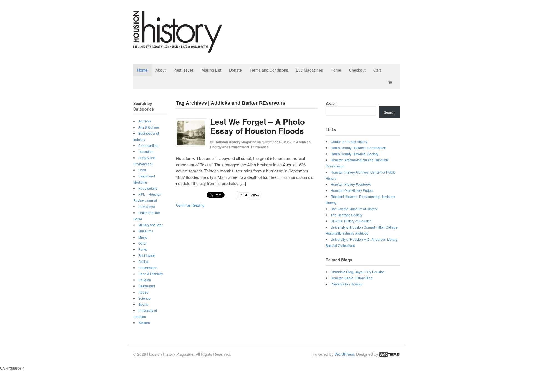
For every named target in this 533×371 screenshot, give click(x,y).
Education (146, 151)
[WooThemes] (389, 354)
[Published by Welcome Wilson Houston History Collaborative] (177, 49)
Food (142, 169)
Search (331, 103)
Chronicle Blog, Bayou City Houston (358, 271)
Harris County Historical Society (354, 153)
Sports (143, 304)
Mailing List (211, 70)
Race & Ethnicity (150, 273)
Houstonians (147, 188)
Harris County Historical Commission (358, 147)
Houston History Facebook (351, 184)
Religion (144, 279)
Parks (142, 249)
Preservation (147, 267)
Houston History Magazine (235, 141)
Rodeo (143, 292)
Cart (377, 70)
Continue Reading (190, 205)
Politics (143, 261)
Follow (253, 194)
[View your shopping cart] (391, 82)
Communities (148, 145)
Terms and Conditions (269, 70)
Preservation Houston (347, 284)
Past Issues (184, 70)
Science (144, 298)
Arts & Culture (148, 127)
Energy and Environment (229, 146)
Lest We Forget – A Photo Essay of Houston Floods (257, 126)
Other (142, 243)
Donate (235, 70)
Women (144, 322)
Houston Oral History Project (352, 190)
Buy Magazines (309, 70)
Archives (303, 141)
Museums (145, 231)
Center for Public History (349, 141)
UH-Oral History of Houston (351, 221)
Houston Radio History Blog (352, 277)
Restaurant (146, 286)
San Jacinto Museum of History (354, 208)
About (160, 70)
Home (142, 70)
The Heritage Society (346, 214)
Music (142, 237)
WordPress (344, 354)
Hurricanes (260, 146)
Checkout (357, 70)
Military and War (150, 224)
